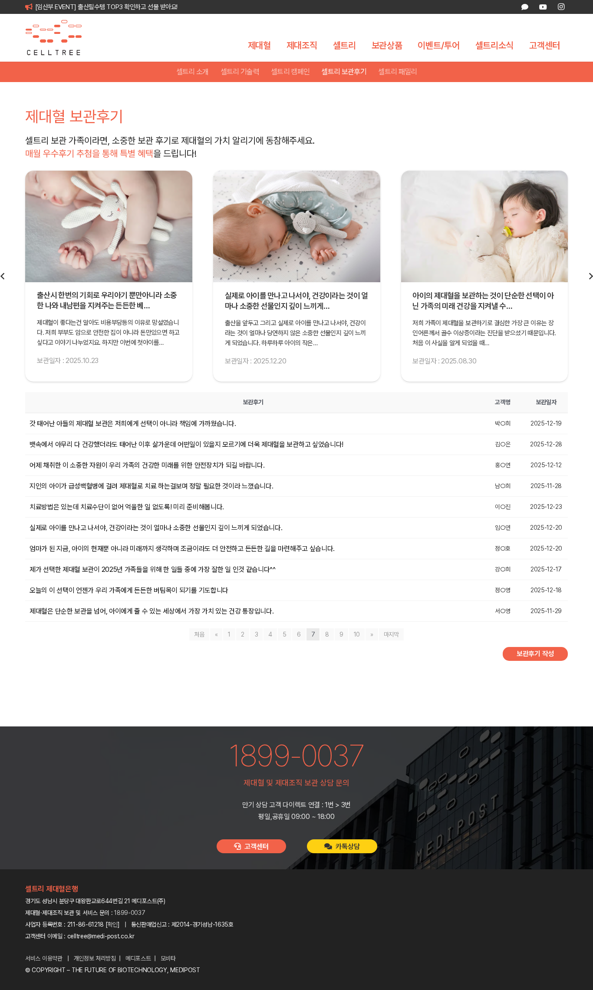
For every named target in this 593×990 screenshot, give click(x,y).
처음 (199, 634)
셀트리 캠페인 (290, 71)
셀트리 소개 (192, 71)
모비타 (168, 958)
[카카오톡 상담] (525, 7)
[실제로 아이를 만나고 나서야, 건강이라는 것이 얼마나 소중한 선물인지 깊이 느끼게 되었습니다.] (108, 226)
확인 (113, 924)
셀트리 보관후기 (343, 71)
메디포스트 (138, 958)
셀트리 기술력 (240, 71)
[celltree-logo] (59, 37)
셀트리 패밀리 (397, 71)
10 (357, 634)
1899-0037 (129, 912)
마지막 (391, 634)
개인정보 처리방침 (95, 958)
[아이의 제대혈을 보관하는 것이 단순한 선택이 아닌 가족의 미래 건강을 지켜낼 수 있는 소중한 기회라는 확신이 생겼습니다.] (296, 226)
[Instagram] (561, 7)
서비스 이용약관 (44, 958)
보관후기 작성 (535, 654)
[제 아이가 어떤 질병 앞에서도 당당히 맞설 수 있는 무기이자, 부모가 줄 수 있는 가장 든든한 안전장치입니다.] (484, 226)
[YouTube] (543, 7)
